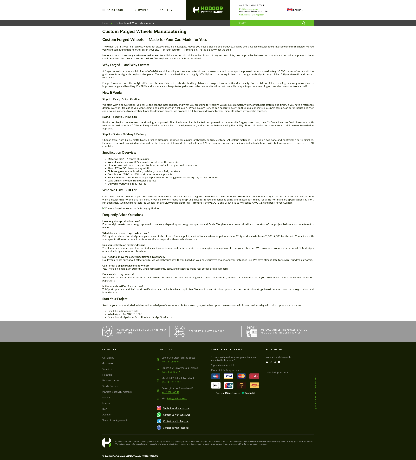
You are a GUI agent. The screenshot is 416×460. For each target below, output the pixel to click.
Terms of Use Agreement (114, 420)
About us (106, 414)
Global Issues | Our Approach (251, 15)
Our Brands (108, 357)
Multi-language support (249, 9)
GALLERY (166, 10)
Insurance (107, 403)
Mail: (174, 398)
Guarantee (107, 363)
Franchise (107, 374)
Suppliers (106, 369)
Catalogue (115, 10)
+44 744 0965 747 (251, 5)
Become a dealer (110, 380)
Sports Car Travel (110, 386)
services (142, 10)
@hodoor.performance (315, 391)
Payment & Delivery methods (117, 391)
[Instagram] (275, 362)
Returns (106, 397)
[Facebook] (271, 362)
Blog (104, 408)
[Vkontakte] (267, 362)
